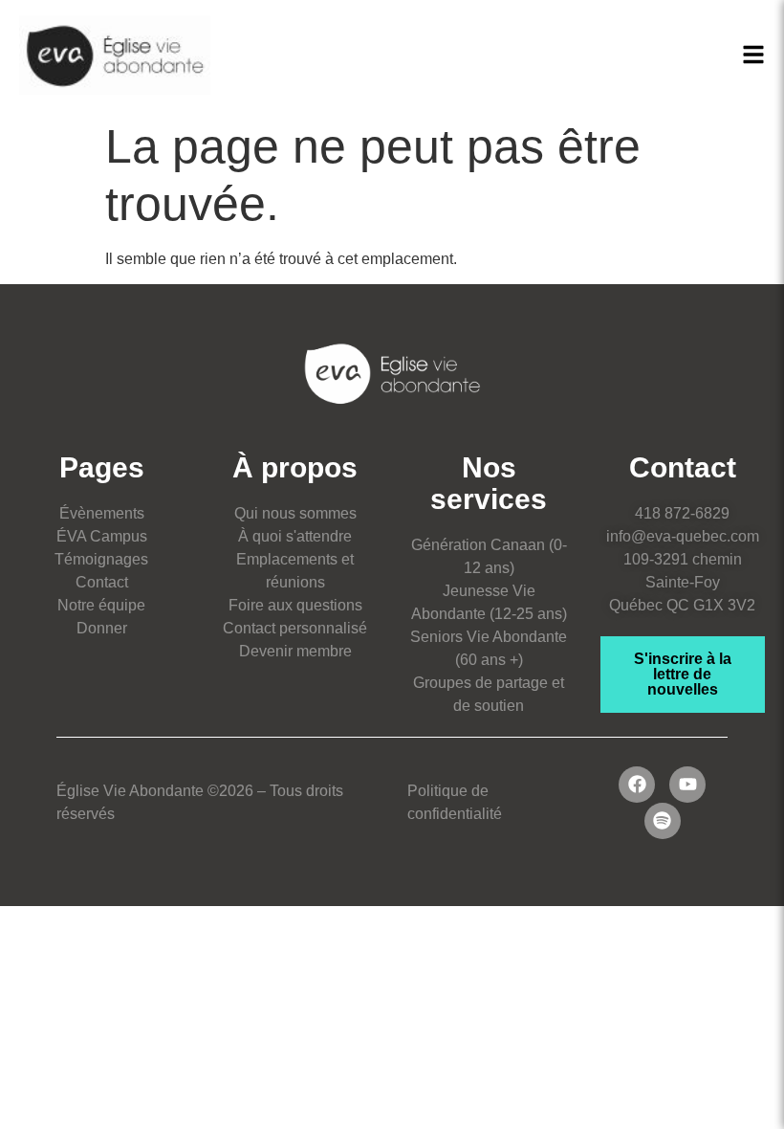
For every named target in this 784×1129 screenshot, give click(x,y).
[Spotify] (662, 821)
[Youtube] (687, 784)
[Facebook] (637, 784)
